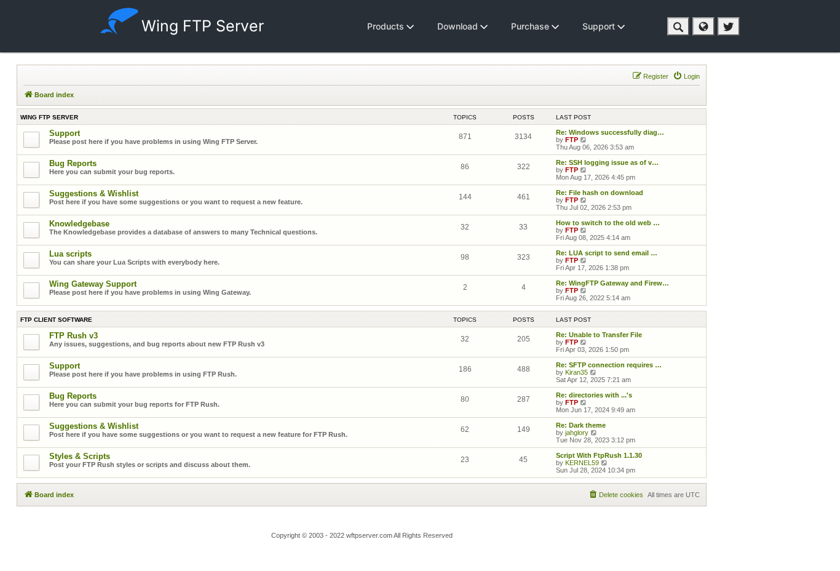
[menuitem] (686, 76)
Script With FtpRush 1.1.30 (599, 455)
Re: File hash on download (599, 192)
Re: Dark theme (581, 425)
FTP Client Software (56, 319)
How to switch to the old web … (608, 222)
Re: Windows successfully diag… (610, 132)
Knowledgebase (79, 223)
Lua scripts (70, 253)
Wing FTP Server (202, 26)
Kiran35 (576, 372)
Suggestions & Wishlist (93, 193)
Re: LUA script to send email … (606, 253)
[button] (678, 26)
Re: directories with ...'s (594, 395)
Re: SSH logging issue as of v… (607, 162)
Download (458, 26)
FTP (571, 139)
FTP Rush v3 (73, 335)
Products (386, 26)
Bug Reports (73, 163)
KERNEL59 (582, 462)
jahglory (576, 432)
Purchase (531, 26)
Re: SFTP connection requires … (609, 365)
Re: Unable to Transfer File (599, 334)
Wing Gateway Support (93, 284)
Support (599, 26)
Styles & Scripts (79, 456)
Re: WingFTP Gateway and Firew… (612, 283)
